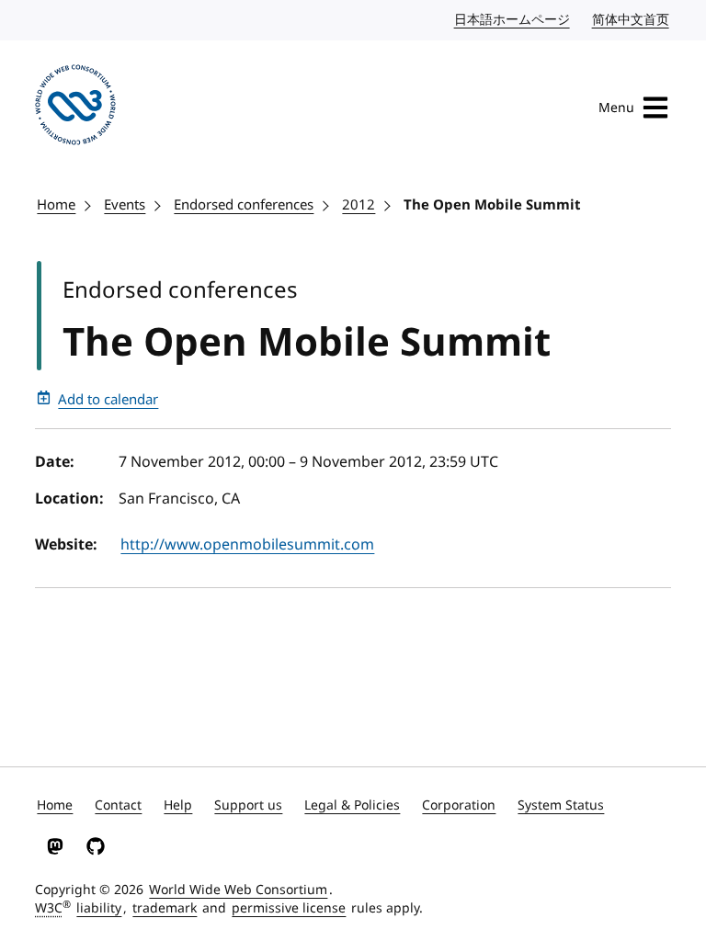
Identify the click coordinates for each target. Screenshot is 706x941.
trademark (164, 908)
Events (124, 205)
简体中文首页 (631, 19)
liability (98, 908)
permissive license (289, 908)
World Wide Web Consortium (238, 890)
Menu (616, 108)
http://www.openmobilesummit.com (247, 545)
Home (56, 205)
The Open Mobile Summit (492, 205)
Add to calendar (108, 400)
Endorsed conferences (243, 205)
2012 (358, 205)
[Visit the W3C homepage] (75, 108)
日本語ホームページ (513, 19)
